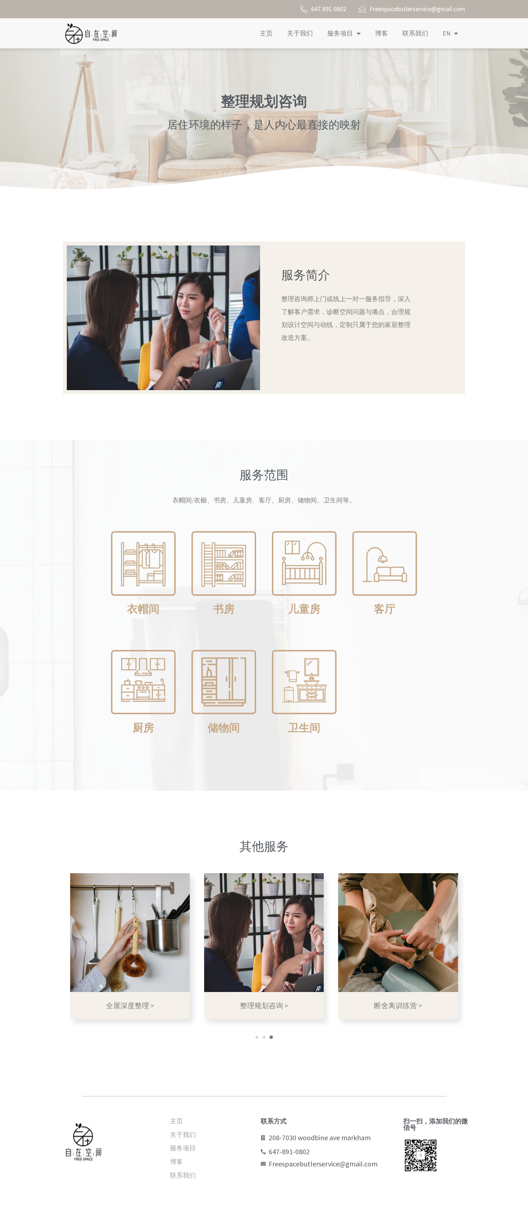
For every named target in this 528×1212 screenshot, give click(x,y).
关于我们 (300, 33)
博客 (381, 33)
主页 (266, 33)
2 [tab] (264, 1037)
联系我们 (415, 33)
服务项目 (340, 33)
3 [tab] (271, 1037)
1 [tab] (256, 1037)
